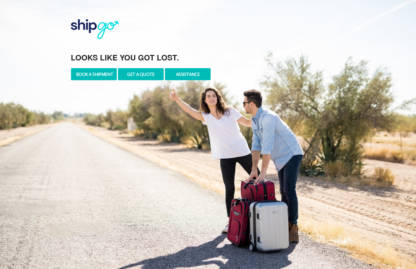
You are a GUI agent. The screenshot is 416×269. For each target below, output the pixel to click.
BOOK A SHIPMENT (94, 74)
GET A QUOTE (141, 74)
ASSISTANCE (188, 74)
